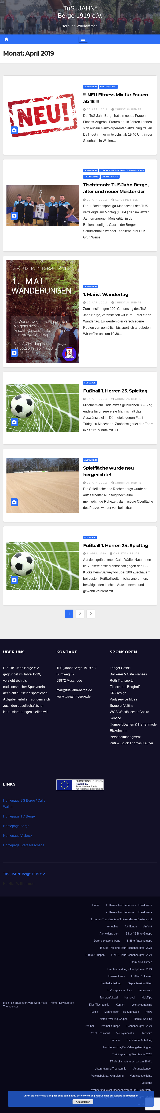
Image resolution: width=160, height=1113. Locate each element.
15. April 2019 (98, 302)
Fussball (89, 383)
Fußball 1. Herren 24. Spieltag (115, 545)
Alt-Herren (131, 926)
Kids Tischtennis (99, 1004)
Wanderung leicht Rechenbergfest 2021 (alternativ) (121, 1089)
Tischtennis (91, 177)
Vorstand (146, 1082)
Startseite (146, 1033)
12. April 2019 (98, 482)
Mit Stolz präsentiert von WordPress (25, 1002)
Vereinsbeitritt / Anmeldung (107, 1075)
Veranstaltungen (142, 1068)
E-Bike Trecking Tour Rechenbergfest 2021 (126, 947)
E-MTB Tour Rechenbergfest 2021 (131, 954)
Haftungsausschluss (120, 990)
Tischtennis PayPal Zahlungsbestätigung (127, 1047)
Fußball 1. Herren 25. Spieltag (115, 391)
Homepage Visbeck (17, 835)
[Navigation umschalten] (83, 39)
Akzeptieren (83, 1102)
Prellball (89, 1026)
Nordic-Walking (143, 1018)
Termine (115, 1040)
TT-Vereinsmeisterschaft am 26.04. (131, 1061)
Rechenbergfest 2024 (139, 1026)
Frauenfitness (116, 976)
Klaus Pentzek (126, 199)
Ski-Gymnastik (125, 1033)
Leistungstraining (142, 1004)
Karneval (129, 997)
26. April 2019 (98, 109)
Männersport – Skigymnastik (121, 1011)
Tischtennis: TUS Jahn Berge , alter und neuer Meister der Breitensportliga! (116, 191)
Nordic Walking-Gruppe (114, 1018)
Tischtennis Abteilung (139, 1040)
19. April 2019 (98, 199)
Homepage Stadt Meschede (23, 845)
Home (95, 905)
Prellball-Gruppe (110, 1026)
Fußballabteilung (111, 983)
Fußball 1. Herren (141, 976)
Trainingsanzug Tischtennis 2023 (132, 1054)
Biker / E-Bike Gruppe (139, 933)
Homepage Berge (16, 826)
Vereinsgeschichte (141, 1075)
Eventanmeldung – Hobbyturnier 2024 (129, 969)
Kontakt (120, 1004)
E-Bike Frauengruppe (139, 940)
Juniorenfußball (109, 997)
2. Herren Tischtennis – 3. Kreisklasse (129, 912)
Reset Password (100, 1033)
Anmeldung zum (109, 933)
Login (94, 1011)
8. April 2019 (97, 553)
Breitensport (108, 86)
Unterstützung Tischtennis (110, 1068)
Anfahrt (147, 926)
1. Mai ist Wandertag (105, 294)
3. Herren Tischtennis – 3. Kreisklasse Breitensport (121, 919)
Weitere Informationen (126, 1095)
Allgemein (90, 86)
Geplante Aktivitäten (140, 983)
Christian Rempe (128, 109)
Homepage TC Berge (19, 816)
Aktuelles (112, 926)
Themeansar (10, 1006)
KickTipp (146, 997)
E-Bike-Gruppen (95, 954)
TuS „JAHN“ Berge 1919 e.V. (24, 874)
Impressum (145, 990)
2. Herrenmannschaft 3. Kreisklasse (122, 170)
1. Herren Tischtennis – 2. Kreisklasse (129, 905)
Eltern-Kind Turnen (141, 962)
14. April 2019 (98, 398)
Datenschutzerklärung (107, 940)
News (148, 1011)
